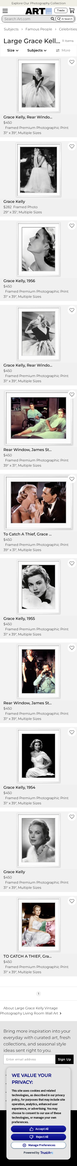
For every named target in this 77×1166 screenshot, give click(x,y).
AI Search (67, 19)
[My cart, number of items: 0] (71, 10)
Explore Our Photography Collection (39, 3)
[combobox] (26, 18)
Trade (61, 10)
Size (11, 50)
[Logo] (38, 11)
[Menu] (5, 10)
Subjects (11, 29)
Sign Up (64, 1059)
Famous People (38, 29)
